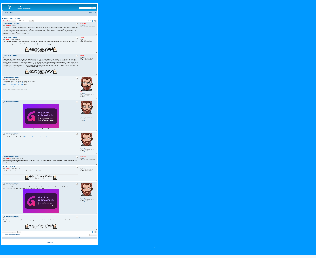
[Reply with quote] (77, 24)
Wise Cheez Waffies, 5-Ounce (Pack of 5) (13, 83)
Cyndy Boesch (83, 23)
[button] (96, 21)
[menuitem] (11, 12)
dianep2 (82, 37)
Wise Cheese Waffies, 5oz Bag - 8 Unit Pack (14, 86)
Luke (81, 91)
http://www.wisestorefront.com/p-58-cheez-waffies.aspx (37, 136)
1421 (84, 93)
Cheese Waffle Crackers (11, 18)
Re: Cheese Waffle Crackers (11, 77)
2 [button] (94, 21)
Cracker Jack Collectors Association (158, 247)
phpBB (45, 240)
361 (84, 25)
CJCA (158, 248)
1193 (84, 39)
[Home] (10, 7)
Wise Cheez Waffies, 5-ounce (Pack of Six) (13, 84)
